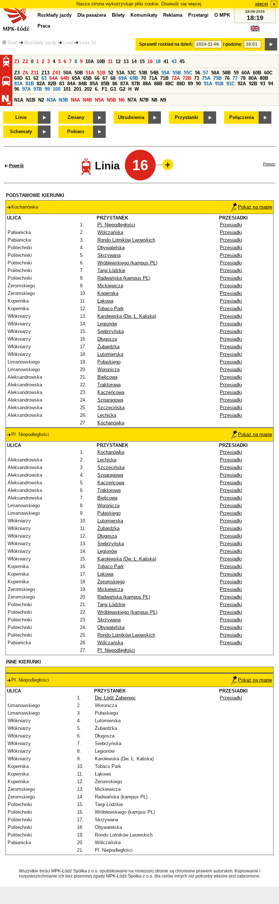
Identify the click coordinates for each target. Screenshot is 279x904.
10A (89, 61)
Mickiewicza (110, 285)
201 (77, 89)
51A (90, 72)
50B (78, 72)
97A (26, 89)
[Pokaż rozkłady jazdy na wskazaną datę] (271, 44)
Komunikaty (143, 15)
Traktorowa (109, 384)
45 (182, 61)
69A (122, 78)
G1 (113, 89)
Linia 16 (88, 42)
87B (136, 83)
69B (134, 78)
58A (215, 72)
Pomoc (269, 164)
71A (153, 78)
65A (76, 78)
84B (82, 83)
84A (71, 83)
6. (97, 89)
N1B (30, 100)
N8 (154, 100)
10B (101, 61)
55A (165, 72)
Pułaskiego (109, 362)
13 (126, 61)
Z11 (35, 72)
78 (243, 78)
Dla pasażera (91, 15)
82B (52, 83)
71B (164, 78)
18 (158, 61)
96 (16, 89)
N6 (122, 100)
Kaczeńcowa (110, 392)
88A (147, 83)
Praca (43, 26)
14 (134, 61)
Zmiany (76, 117)
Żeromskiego (111, 581)
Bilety (118, 15)
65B (87, 78)
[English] (255, 30)
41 (166, 61)
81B (29, 83)
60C (268, 72)
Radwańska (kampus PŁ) (123, 278)
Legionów (107, 323)
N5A (99, 100)
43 (174, 61)
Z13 (45, 72)
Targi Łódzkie (111, 270)
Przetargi (198, 15)
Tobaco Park (110, 308)
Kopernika (107, 293)
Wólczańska (110, 232)
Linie (68, 42)
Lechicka (106, 415)
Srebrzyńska (110, 331)
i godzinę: (233, 44)
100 (56, 89)
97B (37, 89)
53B (143, 72)
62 (36, 78)
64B (65, 78)
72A (175, 78)
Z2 (25, 61)
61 (28, 78)
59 (236, 72)
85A (94, 83)
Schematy (21, 131)
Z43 (56, 72)
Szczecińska (111, 407)
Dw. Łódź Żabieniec (115, 697)
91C (230, 83)
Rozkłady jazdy (40, 42)
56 (197, 72)
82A (41, 83)
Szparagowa (110, 400)
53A (120, 72)
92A (242, 83)
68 (113, 78)
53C (132, 72)
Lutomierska (110, 354)
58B (226, 72)
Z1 (17, 61)
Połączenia (241, 117)
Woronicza (108, 369)
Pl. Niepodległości (116, 224)
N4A (75, 100)
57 (205, 72)
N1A (18, 100)
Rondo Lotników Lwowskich (126, 240)
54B (154, 72)
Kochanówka (110, 423)
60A (246, 72)
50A (67, 72)
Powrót (16, 165)
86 (114, 83)
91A (208, 83)
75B (217, 78)
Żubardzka (108, 346)
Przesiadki (231, 224)
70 (143, 78)
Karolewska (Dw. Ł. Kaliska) (126, 316)
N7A (132, 100)
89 (190, 83)
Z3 (17, 72)
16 (150, 61)
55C (188, 72)
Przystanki (186, 117)
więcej (261, 4)
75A (206, 78)
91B (219, 83)
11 (110, 61)
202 (88, 89)
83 (61, 83)
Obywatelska (111, 247)
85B (105, 83)
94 (270, 83)
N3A (51, 100)
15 (142, 61)
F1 (104, 89)
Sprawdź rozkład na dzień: (166, 44)
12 (118, 61)
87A (124, 83)
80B (264, 78)
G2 (122, 89)
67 (105, 78)
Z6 (25, 72)
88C (169, 83)
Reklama (172, 15)
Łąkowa (105, 301)
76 (227, 78)
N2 (41, 100)
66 (97, 78)
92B (253, 83)
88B (158, 83)
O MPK (222, 15)
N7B (144, 100)
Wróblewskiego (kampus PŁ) (127, 263)
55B (177, 72)
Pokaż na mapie (255, 207)
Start (13, 42)
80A (252, 78)
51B (101, 72)
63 (43, 78)
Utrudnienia (131, 117)
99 (47, 89)
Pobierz (76, 131)
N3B (63, 100)
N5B (111, 100)
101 (67, 89)
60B (257, 72)
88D (181, 83)
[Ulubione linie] (166, 164)
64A (53, 78)
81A (18, 83)
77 (235, 78)
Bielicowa (107, 377)
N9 (163, 100)
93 (262, 83)
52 (110, 72)
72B (187, 78)
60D (18, 78)
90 (198, 83)
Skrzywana (109, 255)
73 (196, 78)
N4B (87, 100)
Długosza (107, 339)
